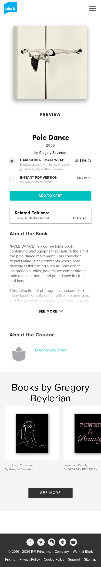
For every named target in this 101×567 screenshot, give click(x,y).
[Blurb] (9, 10)
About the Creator (32, 335)
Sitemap (90, 559)
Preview (50, 114)
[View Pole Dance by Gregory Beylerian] (50, 62)
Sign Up (73, 9)
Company (62, 552)
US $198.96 (83, 160)
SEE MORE (50, 492)
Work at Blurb (83, 552)
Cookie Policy (54, 559)
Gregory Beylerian (50, 350)
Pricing (10, 559)
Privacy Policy (29, 559)
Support (74, 559)
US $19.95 (84, 178)
